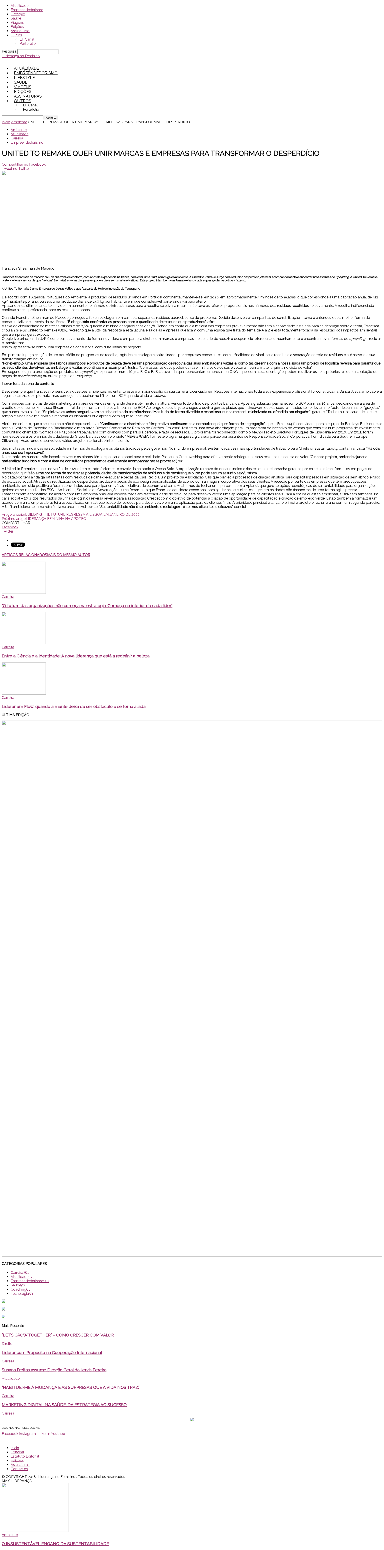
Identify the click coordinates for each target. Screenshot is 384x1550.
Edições (17, 27)
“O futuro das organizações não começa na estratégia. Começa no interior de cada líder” (87, 605)
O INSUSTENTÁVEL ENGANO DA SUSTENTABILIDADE (55, 1543)
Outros (16, 35)
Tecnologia (22, 1293)
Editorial (17, 1452)
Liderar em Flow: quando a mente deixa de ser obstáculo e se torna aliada (74, 706)
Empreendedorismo (27, 10)
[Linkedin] (33, 70)
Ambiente (19, 122)
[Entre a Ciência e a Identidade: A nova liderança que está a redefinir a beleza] (24, 643)
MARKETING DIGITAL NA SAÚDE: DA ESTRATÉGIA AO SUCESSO (64, 1404)
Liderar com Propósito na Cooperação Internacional (52, 1352)
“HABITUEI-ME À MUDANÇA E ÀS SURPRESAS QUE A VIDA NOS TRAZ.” (71, 1387)
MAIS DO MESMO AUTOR (68, 555)
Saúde (16, 18)
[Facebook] (23, 70)
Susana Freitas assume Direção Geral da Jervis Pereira (54, 1369)
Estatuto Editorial (25, 1456)
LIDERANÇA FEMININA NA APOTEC (56, 519)
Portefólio (28, 43)
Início (15, 1448)
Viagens (17, 22)
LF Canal (27, 39)
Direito (7, 1344)
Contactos (19, 1469)
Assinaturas (20, 31)
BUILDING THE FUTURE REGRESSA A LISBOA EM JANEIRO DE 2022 (82, 514)
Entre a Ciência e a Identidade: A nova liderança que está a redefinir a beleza (76, 655)
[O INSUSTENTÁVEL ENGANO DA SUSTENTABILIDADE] (35, 1530)
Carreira (17, 138)
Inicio (6, 122)
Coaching (20, 1289)
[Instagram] (28, 70)
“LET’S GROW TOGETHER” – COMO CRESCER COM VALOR (58, 1334)
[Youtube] (38, 70)
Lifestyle (18, 14)
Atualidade (19, 6)
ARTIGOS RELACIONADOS (24, 555)
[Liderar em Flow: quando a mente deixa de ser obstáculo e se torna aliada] (24, 693)
